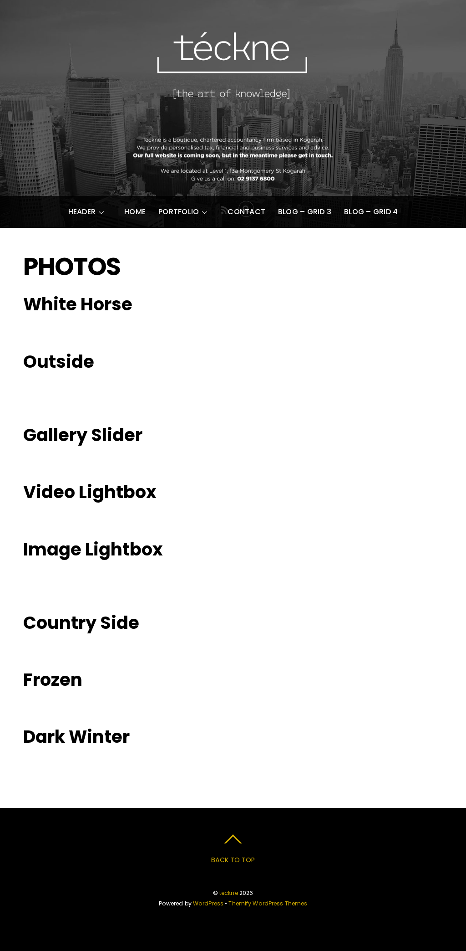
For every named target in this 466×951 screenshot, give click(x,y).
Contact (246, 211)
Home (135, 211)
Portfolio (178, 211)
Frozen (52, 680)
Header (82, 211)
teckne (228, 893)
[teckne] (233, 112)
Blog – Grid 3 (304, 211)
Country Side (81, 623)
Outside (58, 362)
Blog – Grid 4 (371, 211)
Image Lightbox (93, 549)
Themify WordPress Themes (267, 903)
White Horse (77, 304)
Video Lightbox (90, 492)
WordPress (208, 903)
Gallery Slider (82, 435)
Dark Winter (76, 737)
